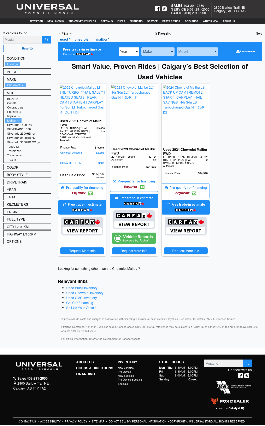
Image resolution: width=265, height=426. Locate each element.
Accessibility (50, 421)
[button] (36, 21)
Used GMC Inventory (81, 297)
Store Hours (171, 362)
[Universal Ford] (48, 8)
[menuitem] (28, 64)
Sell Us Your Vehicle (81, 307)
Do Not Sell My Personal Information (138, 421)
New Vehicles (126, 368)
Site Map (98, 421)
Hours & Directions (94, 368)
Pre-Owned (124, 372)
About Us (85, 362)
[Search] (46, 39)
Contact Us (28, 421)
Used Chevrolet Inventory (85, 292)
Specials (123, 384)
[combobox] (129, 51)
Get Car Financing (79, 302)
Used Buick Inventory (82, 287)
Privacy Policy (76, 421)
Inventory (127, 362)
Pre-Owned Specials (130, 379)
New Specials (126, 376)
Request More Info (82, 250)
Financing (85, 374)
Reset (26, 48)
